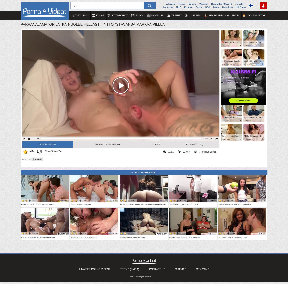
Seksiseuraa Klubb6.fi (223, 15)
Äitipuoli (170, 4)
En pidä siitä (39, 152)
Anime (216, 7)
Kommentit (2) (194, 144)
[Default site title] (45, 11)
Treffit (176, 15)
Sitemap (180, 269)
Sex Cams (202, 269)
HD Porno (241, 7)
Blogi (139, 15)
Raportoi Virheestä (108, 144)
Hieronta (192, 4)
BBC (207, 7)
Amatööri (37, 159)
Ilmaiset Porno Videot (94, 269)
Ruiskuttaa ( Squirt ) (221, 4)
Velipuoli (203, 4)
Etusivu (82, 15)
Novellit (157, 15)
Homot (181, 4)
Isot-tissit (168, 7)
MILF (178, 7)
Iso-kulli (239, 4)
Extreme (188, 7)
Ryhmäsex (227, 7)
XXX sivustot (256, 15)
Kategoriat (120, 15)
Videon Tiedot (47, 144)
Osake (156, 144)
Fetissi (198, 7)
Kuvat (100, 15)
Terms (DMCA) (129, 269)
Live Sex (195, 15)
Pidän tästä (33, 152)
